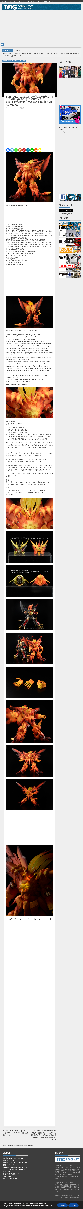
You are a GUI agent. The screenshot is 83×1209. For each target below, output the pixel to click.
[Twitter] (12, 150)
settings (6, 1207)
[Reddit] (36, 150)
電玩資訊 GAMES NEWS (10, 1178)
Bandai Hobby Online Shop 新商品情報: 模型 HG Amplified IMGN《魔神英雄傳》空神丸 (15, 1133)
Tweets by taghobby (65, 214)
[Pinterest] (24, 150)
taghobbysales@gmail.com (67, 132)
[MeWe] (28, 150)
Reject (73, 1205)
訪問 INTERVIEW (8, 1165)
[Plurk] (20, 150)
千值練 (22, 108)
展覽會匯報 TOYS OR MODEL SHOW (15, 1163)
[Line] (32, 150)
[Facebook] (8, 150)
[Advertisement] (41, 26)
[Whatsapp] (16, 150)
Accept (62, 1205)
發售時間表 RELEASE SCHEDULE (13, 1158)
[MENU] (2, 44)
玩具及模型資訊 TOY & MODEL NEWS (15, 1167)
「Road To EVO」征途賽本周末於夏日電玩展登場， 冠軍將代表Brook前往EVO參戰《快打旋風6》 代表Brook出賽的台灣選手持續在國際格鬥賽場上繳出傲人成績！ (43, 1135)
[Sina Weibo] (40, 150)
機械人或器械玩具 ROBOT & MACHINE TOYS (14, 60)
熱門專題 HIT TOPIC (9, 1160)
